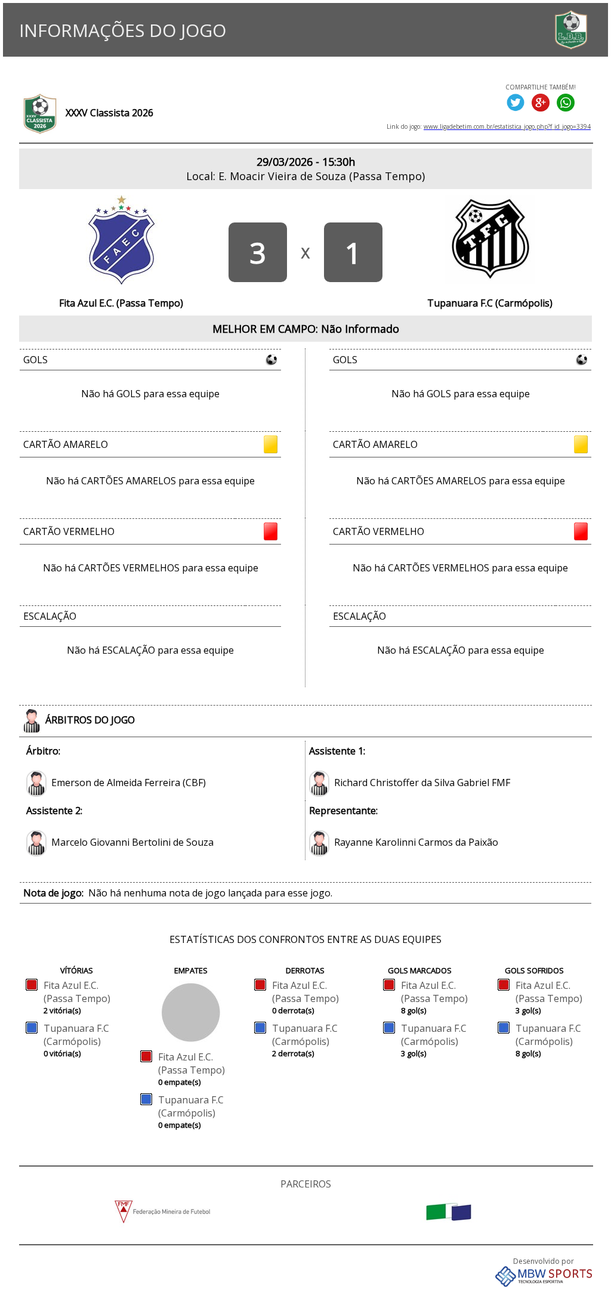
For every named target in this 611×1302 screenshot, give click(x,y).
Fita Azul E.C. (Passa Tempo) (77, 992)
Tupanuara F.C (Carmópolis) (76, 1035)
